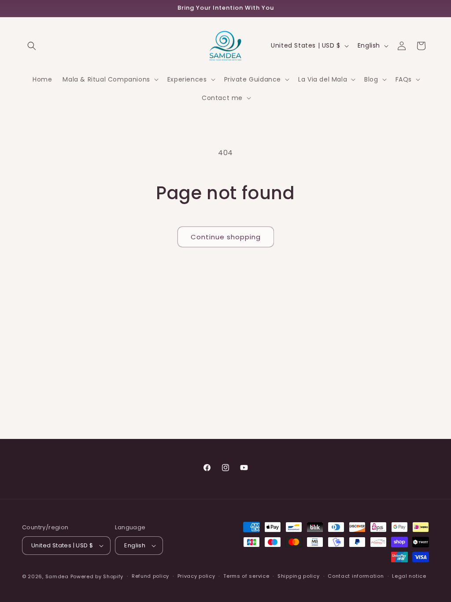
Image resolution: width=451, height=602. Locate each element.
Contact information (356, 576)
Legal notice (409, 576)
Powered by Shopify (97, 576)
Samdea (57, 576)
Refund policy (150, 576)
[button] (31, 46)
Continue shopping (226, 237)
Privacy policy (196, 576)
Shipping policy (298, 576)
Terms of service (246, 576)
